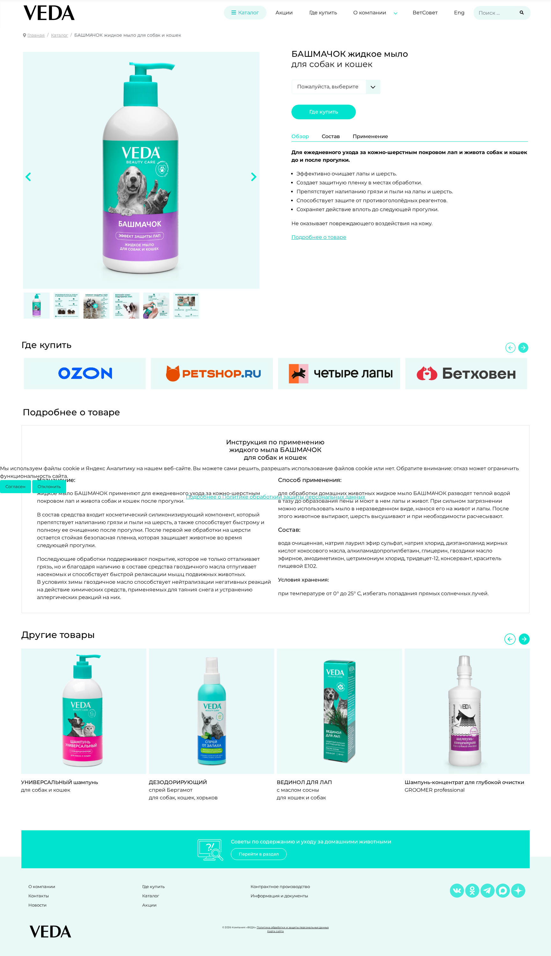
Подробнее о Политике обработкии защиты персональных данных (275, 497)
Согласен (15, 486)
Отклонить (49, 486)
